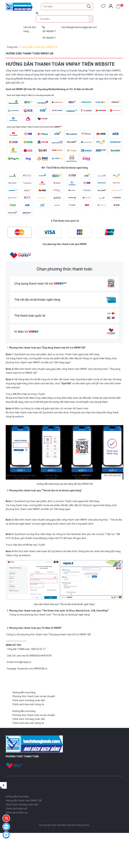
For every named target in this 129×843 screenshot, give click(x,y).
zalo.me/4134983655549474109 (34, 655)
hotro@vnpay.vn (22, 662)
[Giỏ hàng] (118, 7)
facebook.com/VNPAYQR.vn (32, 668)
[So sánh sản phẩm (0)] (111, 7)
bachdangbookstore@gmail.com (79, 27)
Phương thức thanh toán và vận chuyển (33, 696)
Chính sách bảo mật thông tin (28, 704)
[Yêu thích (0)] (103, 7)
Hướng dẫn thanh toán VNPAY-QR (24, 800)
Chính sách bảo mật (16, 808)
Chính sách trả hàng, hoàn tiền (28, 700)
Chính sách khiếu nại (17, 812)
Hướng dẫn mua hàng (23, 692)
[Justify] (88, 6)
